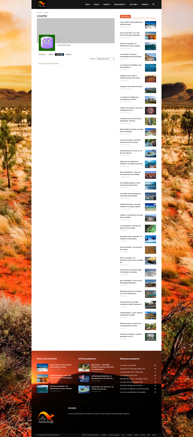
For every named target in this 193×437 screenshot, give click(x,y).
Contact (129, 435)
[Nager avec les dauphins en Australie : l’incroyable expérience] (150, 164)
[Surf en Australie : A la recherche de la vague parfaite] (150, 250)
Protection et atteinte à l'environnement (134, 389)
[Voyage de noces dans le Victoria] (150, 89)
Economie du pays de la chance (131, 385)
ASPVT (154, 435)
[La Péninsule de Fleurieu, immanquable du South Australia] (150, 57)
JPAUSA (143, 435)
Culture (133, 4)
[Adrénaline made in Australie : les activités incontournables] (150, 239)
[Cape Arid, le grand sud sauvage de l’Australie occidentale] (150, 272)
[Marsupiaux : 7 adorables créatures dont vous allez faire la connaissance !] (84, 367)
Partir (106, 4)
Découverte (119, 4)
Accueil (39, 12)
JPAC (148, 435)
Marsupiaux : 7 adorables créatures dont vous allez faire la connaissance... (102, 367)
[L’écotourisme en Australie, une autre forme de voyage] (150, 228)
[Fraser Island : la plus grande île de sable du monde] (150, 25)
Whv (87, 4)
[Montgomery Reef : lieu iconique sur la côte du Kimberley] (150, 294)
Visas (96, 4)
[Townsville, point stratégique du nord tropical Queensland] (150, 196)
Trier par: (92, 59)
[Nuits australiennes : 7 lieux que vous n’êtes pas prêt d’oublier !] (150, 175)
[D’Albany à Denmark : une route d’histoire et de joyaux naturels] (150, 207)
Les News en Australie (128, 365)
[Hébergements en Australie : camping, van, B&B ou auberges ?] (150, 305)
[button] (153, 5)
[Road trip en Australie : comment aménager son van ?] (150, 337)
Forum (144, 4)
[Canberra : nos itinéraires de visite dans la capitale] (150, 218)
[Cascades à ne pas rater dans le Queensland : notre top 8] (150, 121)
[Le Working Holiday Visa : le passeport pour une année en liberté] (84, 379)
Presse (136, 435)
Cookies (104, 435)
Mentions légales (114, 435)
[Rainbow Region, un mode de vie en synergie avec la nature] (150, 326)
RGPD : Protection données (90, 435)
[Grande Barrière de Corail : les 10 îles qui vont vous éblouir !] (150, 153)
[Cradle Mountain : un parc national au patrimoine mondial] (150, 315)
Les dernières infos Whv (128, 375)
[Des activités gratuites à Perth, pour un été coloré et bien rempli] (150, 186)
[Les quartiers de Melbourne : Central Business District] (150, 100)
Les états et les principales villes (131, 382)
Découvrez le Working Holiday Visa (132, 369)
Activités (42, 54)
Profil (51, 54)
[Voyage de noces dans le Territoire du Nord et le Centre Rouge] (150, 78)
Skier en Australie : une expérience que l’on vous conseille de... (131, 260)
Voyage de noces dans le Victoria (131, 86)
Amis (59, 54)
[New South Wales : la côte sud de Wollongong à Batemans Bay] (150, 283)
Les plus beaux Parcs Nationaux (131, 372)
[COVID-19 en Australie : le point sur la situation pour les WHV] (150, 111)
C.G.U (123, 435)
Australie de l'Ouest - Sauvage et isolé (133, 379)
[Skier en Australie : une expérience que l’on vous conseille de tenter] (150, 261)
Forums (68, 54)
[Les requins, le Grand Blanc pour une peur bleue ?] (150, 68)
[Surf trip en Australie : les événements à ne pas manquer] (150, 46)
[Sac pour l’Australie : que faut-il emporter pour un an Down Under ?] (150, 143)
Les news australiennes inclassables (133, 392)
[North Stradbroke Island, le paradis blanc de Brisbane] (150, 132)
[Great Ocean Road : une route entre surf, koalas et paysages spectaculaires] (150, 36)
